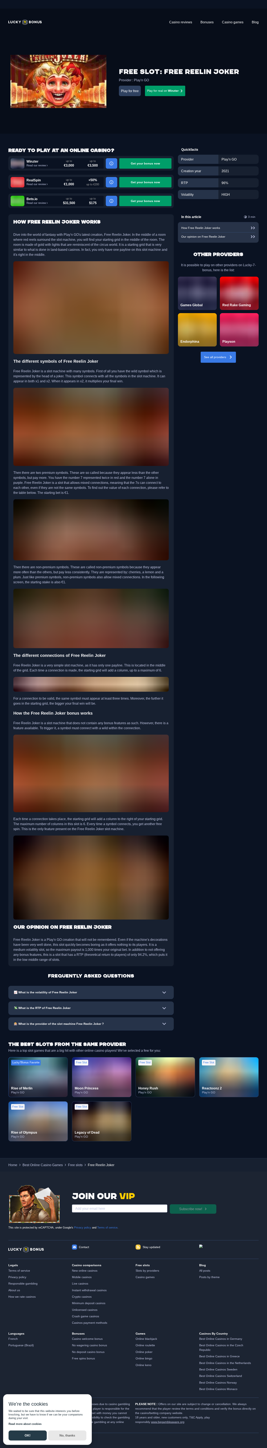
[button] (25, 22)
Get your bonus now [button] (145, 163)
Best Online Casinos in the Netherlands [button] (225, 1363)
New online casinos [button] (84, 1270)
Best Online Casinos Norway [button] (218, 1382)
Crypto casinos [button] (82, 1296)
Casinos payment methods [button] (89, 1322)
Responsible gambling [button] (23, 1283)
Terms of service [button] (19, 1270)
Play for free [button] (130, 91)
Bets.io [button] (32, 199)
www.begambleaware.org (167, 1422)
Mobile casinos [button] (82, 1277)
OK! (27, 1435)
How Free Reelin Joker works (200, 228)
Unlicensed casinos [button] (84, 1309)
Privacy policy (82, 1227)
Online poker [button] (144, 1352)
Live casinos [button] (80, 1283)
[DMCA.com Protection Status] (229, 1250)
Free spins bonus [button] (83, 1358)
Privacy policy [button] (17, 1277)
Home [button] (12, 1165)
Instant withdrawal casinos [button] (89, 1290)
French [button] (13, 1338)
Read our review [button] (36, 165)
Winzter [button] (32, 161)
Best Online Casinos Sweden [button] (218, 1369)
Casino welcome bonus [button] (87, 1338)
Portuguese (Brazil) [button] (21, 1345)
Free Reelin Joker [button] (101, 1165)
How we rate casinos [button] (22, 1296)
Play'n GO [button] (141, 80)
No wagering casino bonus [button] (89, 1345)
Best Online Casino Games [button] (43, 1165)
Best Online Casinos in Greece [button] (219, 1356)
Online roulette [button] (145, 1345)
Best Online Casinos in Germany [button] (220, 1338)
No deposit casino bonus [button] (88, 1352)
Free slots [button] (75, 1165)
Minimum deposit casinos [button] (88, 1303)
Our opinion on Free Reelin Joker (203, 236)
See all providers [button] (215, 357)
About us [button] (14, 1290)
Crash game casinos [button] (85, 1316)
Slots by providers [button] (147, 1270)
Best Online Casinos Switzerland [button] (220, 1376)
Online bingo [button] (144, 1358)
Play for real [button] (163, 90)
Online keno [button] (143, 1365)
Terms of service (107, 1227)
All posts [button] (204, 1270)
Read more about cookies (25, 1423)
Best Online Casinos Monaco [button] (218, 1389)
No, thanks (67, 1435)
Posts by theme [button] (209, 1277)
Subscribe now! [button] (190, 1209)
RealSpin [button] (33, 180)
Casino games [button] (145, 1277)
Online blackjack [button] (146, 1338)
